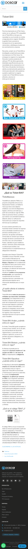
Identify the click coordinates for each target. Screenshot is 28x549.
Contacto (4, 517)
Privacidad (14, 546)
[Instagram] (7, 480)
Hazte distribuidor (6, 512)
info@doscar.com (8, 530)
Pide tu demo (5, 514)
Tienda (3, 507)
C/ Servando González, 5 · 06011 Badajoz (15, 525)
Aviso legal (8, 546)
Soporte (4, 509)
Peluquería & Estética (7, 496)
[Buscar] (25, 9)
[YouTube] (15, 480)
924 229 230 (7, 528)
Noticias (6, 451)
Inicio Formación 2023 (10, 454)
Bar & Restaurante (6, 489)
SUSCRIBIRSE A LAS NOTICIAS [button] (11, 447)
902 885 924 (16, 528)
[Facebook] (3, 480)
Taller (3, 491)
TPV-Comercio (5, 499)
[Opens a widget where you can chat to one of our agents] (22, 546)
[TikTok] (19, 480)
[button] (23, 3)
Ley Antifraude (8, 456)
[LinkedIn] (11, 480)
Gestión (4, 494)
